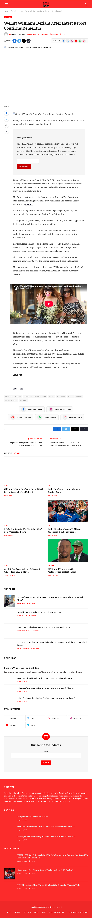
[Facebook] (6, 113)
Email (46, 751)
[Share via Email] (24, 41)
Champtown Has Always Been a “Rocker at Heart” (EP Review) (45, 870)
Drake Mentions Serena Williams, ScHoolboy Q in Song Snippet (64, 530)
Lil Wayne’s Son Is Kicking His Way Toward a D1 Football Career (46, 688)
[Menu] (6, 4)
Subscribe (23, 166)
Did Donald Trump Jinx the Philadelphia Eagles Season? (62, 570)
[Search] (85, 4)
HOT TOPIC (27, 912)
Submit (46, 763)
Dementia (28, 396)
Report (70, 396)
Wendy (79, 396)
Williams (23, 400)
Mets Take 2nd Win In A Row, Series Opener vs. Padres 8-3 (43, 627)
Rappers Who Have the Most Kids (21, 667)
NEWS (44, 912)
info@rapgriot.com (18, 34)
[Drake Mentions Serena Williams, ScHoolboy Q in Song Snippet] (68, 511)
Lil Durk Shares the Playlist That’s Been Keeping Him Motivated (46, 698)
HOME (9, 912)
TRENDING (84, 912)
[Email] (6, 125)
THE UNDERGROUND (56, 912)
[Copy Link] (28, 41)
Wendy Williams (11, 400)
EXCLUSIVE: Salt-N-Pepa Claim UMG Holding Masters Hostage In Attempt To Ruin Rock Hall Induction (52, 856)
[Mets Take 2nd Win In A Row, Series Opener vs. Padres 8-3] (9, 631)
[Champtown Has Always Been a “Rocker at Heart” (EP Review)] (9, 873)
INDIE (36, 912)
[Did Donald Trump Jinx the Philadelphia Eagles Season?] (68, 550)
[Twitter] (6, 119)
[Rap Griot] (46, 4)
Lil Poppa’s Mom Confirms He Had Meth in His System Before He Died (23, 490)
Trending (8, 17)
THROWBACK (72, 912)
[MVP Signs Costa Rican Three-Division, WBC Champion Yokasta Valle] (9, 888)
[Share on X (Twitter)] (19, 41)
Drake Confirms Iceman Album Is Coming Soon (64, 490)
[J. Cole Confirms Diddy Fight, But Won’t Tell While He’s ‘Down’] (24, 511)
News (6, 485)
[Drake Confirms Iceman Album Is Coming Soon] (68, 471)
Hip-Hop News (40, 396)
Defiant (18, 396)
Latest (51, 396)
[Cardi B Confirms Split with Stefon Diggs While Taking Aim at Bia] (24, 550)
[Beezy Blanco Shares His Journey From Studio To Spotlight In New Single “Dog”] (9, 601)
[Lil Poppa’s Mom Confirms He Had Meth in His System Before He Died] (24, 471)
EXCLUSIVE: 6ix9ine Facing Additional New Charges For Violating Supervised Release (52, 643)
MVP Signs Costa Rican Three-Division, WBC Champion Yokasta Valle (48, 885)
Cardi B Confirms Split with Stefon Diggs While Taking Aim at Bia (24, 570)
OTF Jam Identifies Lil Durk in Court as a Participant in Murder (46, 678)
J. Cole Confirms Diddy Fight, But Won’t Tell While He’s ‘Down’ (23, 530)
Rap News (61, 396)
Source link (18, 388)
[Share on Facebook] (14, 41)
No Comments (44, 34)
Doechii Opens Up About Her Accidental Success (39, 612)
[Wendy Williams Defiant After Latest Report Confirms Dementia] (46, 73)
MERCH (17, 912)
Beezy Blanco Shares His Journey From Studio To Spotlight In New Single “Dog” (50, 598)
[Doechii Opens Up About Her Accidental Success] (9, 616)
